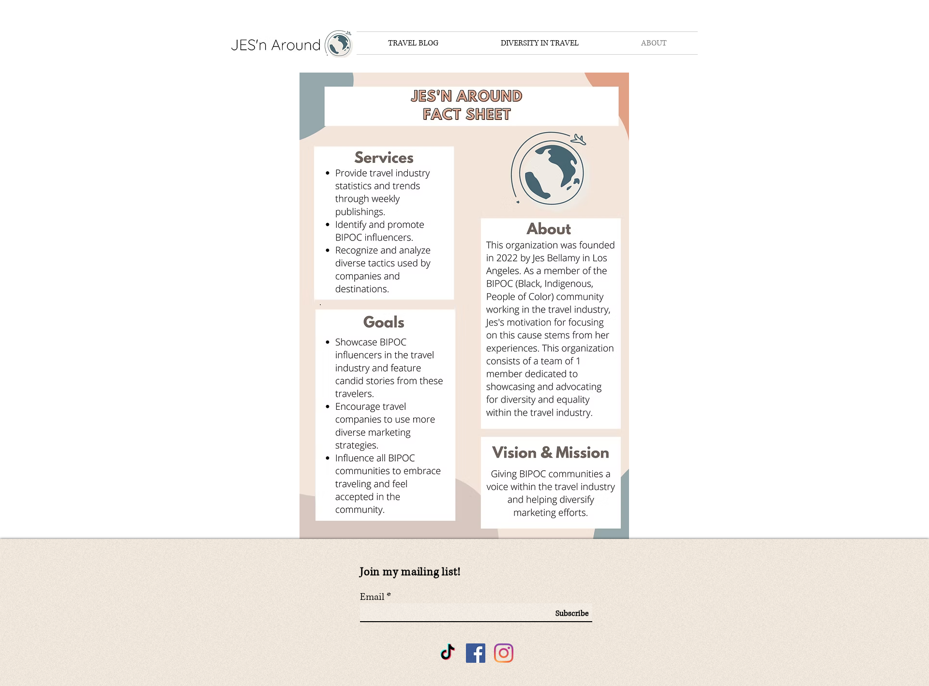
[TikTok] (447, 653)
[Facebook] (475, 653)
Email (372, 597)
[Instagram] (503, 653)
